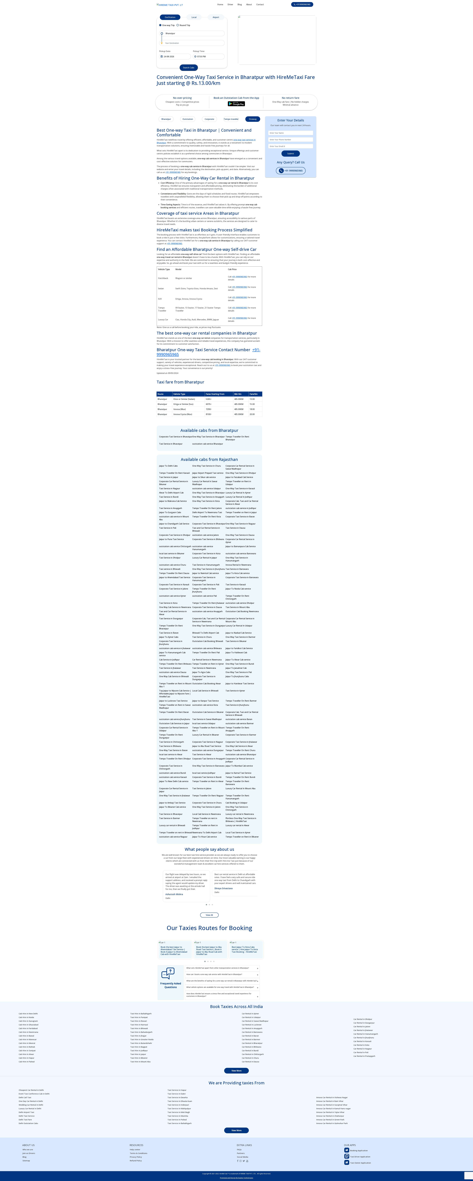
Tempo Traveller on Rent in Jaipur (241, 512)
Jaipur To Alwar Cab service (238, 659)
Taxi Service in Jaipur (168, 477)
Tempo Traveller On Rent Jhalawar (208, 603)
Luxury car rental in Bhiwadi (172, 825)
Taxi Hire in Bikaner (139, 1058)
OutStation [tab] (170, 17)
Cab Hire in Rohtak (27, 1047)
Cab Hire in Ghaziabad (28, 1024)
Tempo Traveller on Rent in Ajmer (208, 663)
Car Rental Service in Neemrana (207, 659)
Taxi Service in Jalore (201, 788)
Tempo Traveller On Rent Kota (206, 516)
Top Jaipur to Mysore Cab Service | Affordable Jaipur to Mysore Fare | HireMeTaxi (175, 693)
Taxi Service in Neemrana (204, 668)
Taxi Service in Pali (167, 528)
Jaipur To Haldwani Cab (236, 652)
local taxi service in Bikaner (171, 553)
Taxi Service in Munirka (178, 1116)
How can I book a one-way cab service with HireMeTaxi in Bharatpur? (214, 974)
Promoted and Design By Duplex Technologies (236, 1178)
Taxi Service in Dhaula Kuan (180, 1101)
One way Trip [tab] (168, 25)
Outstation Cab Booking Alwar (206, 683)
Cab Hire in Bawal (26, 1035)
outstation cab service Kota (205, 705)
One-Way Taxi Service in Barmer (240, 637)
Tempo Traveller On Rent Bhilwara (175, 663)
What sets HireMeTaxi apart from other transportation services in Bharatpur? (217, 968)
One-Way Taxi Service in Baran (173, 750)
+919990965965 (303, 4)
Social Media (242, 1157)
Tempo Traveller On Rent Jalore (207, 508)
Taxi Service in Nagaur (169, 488)
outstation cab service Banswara (241, 553)
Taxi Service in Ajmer (235, 690)
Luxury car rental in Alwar (237, 825)
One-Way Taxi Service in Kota (206, 501)
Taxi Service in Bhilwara (170, 746)
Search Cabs (188, 67)
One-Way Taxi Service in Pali (239, 672)
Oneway (253, 119)
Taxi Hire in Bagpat (138, 1047)
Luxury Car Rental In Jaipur (204, 557)
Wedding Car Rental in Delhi (31, 1105)
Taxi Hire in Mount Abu (140, 1061)
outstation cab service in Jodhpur (241, 508)
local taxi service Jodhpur (203, 773)
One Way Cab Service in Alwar (239, 746)
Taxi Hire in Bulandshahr (141, 1043)
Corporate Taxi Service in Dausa (207, 607)
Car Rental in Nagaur (363, 1048)
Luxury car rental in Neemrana (240, 814)
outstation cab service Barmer (240, 723)
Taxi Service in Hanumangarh (206, 564)
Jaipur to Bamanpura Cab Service (241, 546)
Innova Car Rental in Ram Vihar (329, 1101)
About (249, 4)
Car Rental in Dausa (250, 1061)
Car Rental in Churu (250, 1058)
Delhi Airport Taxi (26, 1112)
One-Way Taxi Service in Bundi (240, 663)
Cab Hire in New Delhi (28, 1013)
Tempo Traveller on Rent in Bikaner (242, 836)
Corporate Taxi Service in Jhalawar (241, 742)
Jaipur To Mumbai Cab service (239, 765)
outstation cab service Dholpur (240, 603)
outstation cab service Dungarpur (208, 750)
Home (220, 4)
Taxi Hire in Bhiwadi (139, 1028)
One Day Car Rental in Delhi (31, 1101)
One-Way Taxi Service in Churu (206, 465)
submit (290, 153)
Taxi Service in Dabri (177, 1093)
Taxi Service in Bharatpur (170, 443)
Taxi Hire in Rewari (138, 1021)
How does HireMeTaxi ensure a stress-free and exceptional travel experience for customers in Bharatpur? (218, 994)
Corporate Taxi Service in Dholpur (174, 535)
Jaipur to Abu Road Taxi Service (206, 746)
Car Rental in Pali (361, 1052)
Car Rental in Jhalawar (363, 1030)
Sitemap (26, 1160)
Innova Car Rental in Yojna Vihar (330, 1112)
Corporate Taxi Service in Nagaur (207, 742)
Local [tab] (194, 17)
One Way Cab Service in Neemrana (175, 607)
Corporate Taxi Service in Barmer (241, 734)
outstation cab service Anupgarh (207, 611)
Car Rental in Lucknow (251, 1024)
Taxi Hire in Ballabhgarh (141, 1013)
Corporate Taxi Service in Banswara (242, 577)
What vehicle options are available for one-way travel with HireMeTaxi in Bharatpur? (220, 987)
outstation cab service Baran (239, 719)
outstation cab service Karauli (173, 777)
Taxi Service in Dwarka (178, 1097)
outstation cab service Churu (172, 564)
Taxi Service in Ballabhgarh (180, 1123)
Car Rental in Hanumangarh (366, 1034)
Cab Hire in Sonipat (27, 1050)
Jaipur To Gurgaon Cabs (170, 512)
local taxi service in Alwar (170, 754)
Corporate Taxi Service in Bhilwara (208, 539)
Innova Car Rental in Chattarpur (330, 1116)
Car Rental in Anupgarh (252, 1028)
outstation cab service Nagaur (173, 836)
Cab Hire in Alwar (26, 1054)
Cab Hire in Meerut (27, 1043)
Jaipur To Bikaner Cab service (172, 807)
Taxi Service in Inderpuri (178, 1105)
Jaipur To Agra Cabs (201, 672)
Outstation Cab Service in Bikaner (208, 712)
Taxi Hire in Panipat (139, 1017)
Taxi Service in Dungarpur (171, 618)
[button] (206, 904)
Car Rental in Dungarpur (364, 1023)
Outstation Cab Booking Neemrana (242, 611)
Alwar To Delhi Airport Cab (171, 492)
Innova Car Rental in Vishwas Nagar (332, 1097)
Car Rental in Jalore (362, 1026)
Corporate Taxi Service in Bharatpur (175, 436)
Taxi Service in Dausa (235, 528)
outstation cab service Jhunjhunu (174, 719)
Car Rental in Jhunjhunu (364, 1037)
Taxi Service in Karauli (236, 584)
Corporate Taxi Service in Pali (205, 584)
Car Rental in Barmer (251, 1039)
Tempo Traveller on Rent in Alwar (207, 781)
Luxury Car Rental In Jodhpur (239, 497)
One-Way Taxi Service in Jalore (206, 807)
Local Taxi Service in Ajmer (238, 832)
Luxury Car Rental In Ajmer (238, 492)
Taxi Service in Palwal (177, 1119)
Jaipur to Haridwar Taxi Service (240, 683)
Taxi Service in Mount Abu (238, 607)
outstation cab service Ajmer (172, 596)
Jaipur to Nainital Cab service (205, 573)
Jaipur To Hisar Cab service (204, 836)
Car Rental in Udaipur (251, 1017)
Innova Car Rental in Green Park (330, 1119)
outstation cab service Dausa (172, 672)
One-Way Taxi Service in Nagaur (240, 523)
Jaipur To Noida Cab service (238, 588)
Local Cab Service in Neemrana (206, 814)
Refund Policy (136, 1160)
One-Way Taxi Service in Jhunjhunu (208, 569)
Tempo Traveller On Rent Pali (206, 652)
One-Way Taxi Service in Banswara (208, 765)
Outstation (188, 119)
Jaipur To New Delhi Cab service (173, 781)
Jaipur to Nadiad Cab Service (239, 632)
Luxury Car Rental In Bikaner (205, 734)
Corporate (209, 119)
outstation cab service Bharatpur (207, 443)
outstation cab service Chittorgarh (175, 546)
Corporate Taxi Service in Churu (207, 802)
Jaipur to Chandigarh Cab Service (174, 523)
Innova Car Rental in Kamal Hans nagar (333, 1108)
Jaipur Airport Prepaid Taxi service (207, 473)
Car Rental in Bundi (250, 1050)
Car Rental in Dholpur (363, 1019)
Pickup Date (164, 51)
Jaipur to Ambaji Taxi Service (172, 802)
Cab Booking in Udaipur (236, 802)
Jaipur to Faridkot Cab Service (239, 648)
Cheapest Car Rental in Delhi (31, 1090)
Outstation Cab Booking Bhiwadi (207, 641)
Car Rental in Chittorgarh (253, 1054)
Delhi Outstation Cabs (28, 1123)
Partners (241, 1153)
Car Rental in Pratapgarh (364, 1056)
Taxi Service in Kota (168, 603)
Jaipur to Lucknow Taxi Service (173, 700)
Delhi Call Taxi (25, 1097)
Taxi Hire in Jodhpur (139, 1050)
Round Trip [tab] (185, 25)
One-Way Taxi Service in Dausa (240, 535)
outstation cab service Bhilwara (207, 648)
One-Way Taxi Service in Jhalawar (174, 795)
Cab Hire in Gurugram (28, 1021)
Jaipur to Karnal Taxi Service (238, 773)
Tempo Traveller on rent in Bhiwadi (175, 832)
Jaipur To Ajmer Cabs (168, 637)
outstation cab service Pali (204, 596)
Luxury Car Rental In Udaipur (239, 625)
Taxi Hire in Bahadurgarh (141, 1032)
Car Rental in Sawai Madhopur (255, 1021)
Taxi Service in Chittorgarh (171, 742)
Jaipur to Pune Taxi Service (171, 539)
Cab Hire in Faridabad (28, 1028)
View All (209, 915)
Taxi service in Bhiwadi (169, 569)
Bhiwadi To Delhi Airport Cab (205, 632)
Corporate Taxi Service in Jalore (173, 588)
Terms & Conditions (138, 1153)
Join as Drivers (29, 1153)
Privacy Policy (136, 1157)
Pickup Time (198, 51)
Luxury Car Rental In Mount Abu (240, 788)
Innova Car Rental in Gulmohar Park (332, 1123)
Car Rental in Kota (361, 1045)
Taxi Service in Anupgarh (170, 508)
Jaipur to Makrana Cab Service (173, 501)
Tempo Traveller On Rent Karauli (174, 473)
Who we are (28, 1149)
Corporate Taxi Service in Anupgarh (208, 758)
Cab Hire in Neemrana (28, 1032)
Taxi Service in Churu (202, 637)
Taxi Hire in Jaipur (138, 1054)
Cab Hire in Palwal (27, 1061)
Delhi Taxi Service (26, 1116)
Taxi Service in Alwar (201, 754)
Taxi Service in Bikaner (236, 641)
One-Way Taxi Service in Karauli (240, 488)
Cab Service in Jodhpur (169, 659)
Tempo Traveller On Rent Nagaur (207, 795)
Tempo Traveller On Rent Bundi (240, 777)
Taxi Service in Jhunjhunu (237, 705)
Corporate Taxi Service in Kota (206, 553)
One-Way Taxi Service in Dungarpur (208, 625)
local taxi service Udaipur (203, 723)
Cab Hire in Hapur (26, 1058)
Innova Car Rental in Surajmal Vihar (331, 1105)
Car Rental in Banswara (252, 1032)
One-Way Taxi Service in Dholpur (241, 473)
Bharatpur (166, 119)
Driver (230, 4)
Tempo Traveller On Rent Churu (240, 750)
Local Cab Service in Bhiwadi (205, 690)
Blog (239, 4)
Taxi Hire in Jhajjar (138, 1035)
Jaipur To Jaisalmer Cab (236, 668)
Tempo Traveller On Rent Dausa (174, 573)
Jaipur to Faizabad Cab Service (239, 477)
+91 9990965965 (293, 170)
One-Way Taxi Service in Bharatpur (208, 436)
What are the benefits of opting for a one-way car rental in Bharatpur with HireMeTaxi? (221, 981)
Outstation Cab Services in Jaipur (174, 723)
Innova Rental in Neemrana (238, 564)
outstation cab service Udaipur (206, 488)
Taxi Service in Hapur (177, 1090)
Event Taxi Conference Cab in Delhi (34, 1093)
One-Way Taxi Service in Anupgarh (208, 497)
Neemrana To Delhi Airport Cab (206, 832)
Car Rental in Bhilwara (251, 1047)
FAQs (239, 1149)
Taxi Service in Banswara (237, 569)
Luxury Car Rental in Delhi (30, 1108)
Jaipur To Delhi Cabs (168, 465)
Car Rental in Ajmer (250, 1013)
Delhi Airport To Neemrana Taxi (207, 512)
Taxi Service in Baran (168, 632)
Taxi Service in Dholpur (169, 557)
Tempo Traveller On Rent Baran (174, 712)
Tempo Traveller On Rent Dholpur (175, 758)
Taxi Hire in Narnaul (139, 1024)
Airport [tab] (216, 17)
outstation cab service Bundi (172, 773)
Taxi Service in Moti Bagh (179, 1112)
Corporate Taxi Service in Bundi (206, 777)
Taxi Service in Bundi (168, 497)
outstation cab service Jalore (205, 535)
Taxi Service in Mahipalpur (179, 1108)
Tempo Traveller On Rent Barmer (241, 700)
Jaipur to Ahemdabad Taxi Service (174, 577)
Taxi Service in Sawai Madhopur (207, 719)
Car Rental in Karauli (362, 1041)
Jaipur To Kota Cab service (238, 573)
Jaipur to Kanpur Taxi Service (205, 700)
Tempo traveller (231, 119)
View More (236, 1070)
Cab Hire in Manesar (28, 1039)
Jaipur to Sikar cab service (204, 477)
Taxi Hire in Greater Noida (141, 1039)
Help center (135, 1149)
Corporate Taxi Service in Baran (240, 516)
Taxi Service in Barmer (169, 818)
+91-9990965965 (173, 172)
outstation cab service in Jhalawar (174, 648)
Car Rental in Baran (250, 1035)
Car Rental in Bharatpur (252, 1043)
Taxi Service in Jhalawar (170, 668)
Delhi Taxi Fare (25, 1119)
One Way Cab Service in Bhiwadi (174, 676)
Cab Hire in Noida (26, 1017)
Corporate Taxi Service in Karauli (174, 584)
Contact (260, 4)
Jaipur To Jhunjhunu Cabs (237, 676)
